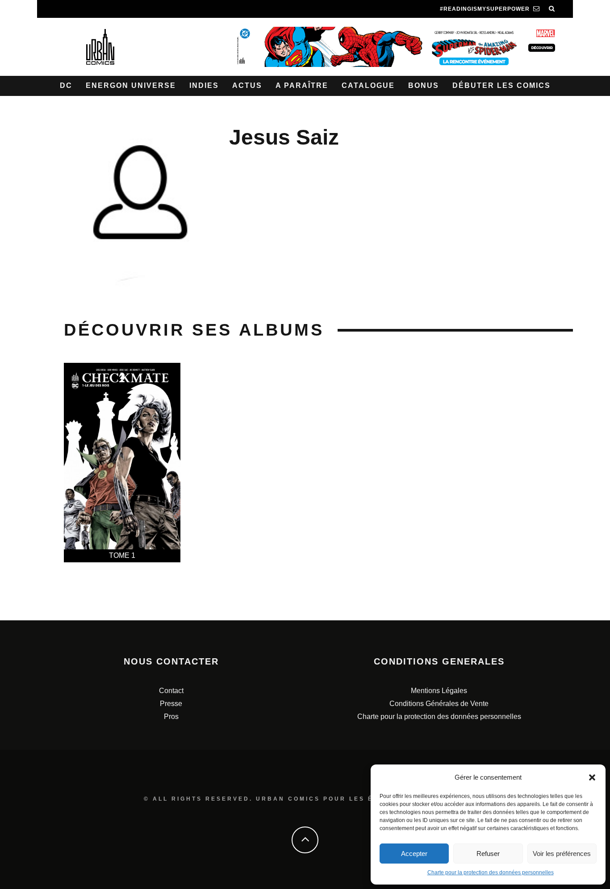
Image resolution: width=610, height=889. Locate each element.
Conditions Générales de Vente (439, 703)
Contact (171, 690)
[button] (592, 777)
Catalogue (368, 85)
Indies (204, 85)
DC (66, 85)
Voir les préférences (562, 853)
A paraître (302, 85)
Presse (171, 703)
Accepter (414, 853)
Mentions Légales (439, 690)
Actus (247, 85)
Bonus (423, 85)
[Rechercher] (552, 9)
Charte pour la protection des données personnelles (490, 872)
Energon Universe (131, 85)
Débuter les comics (501, 85)
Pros (171, 716)
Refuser (488, 853)
